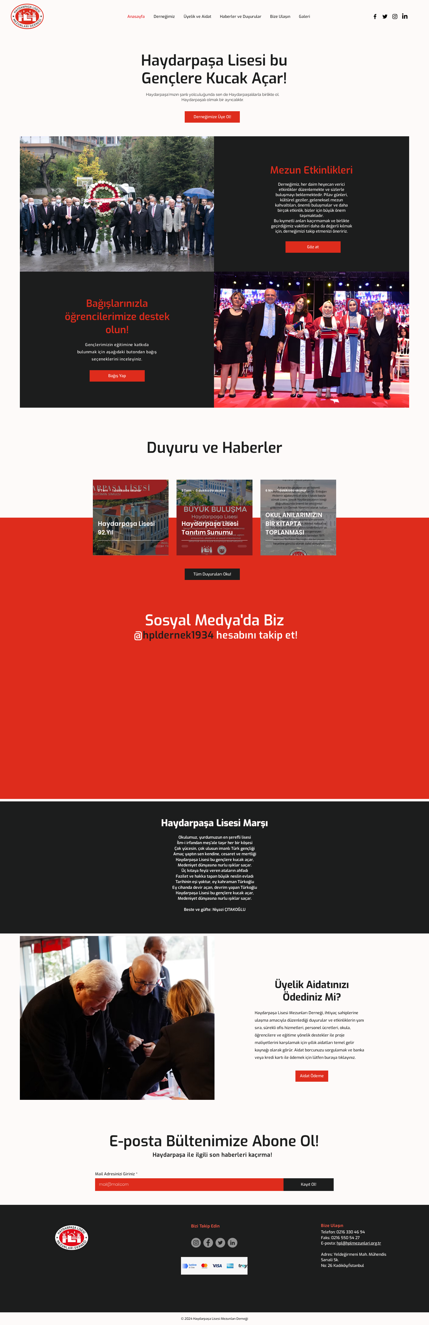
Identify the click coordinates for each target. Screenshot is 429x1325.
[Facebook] (375, 16)
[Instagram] (395, 16)
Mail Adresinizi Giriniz (115, 1174)
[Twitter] (385, 16)
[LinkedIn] (404, 16)
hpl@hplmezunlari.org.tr (359, 1243)
